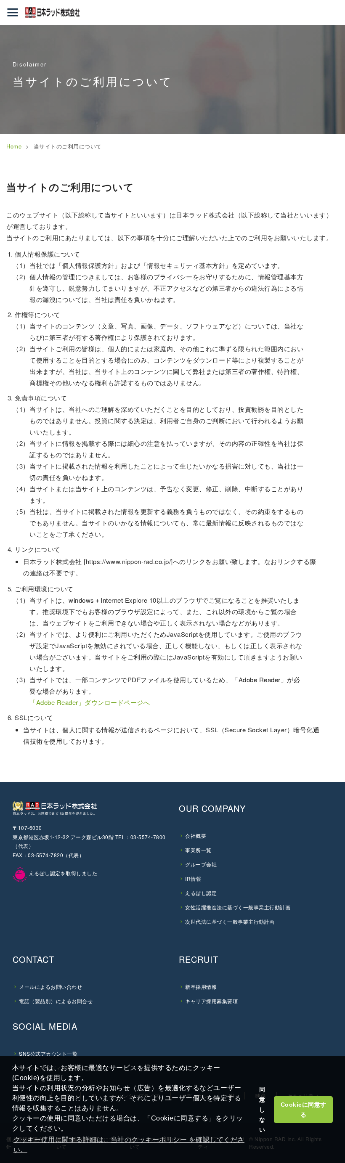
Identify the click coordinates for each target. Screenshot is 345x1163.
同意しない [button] (262, 1109)
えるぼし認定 (201, 892)
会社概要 (195, 835)
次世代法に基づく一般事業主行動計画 (230, 921)
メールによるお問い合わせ (50, 986)
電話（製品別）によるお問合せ (56, 1000)
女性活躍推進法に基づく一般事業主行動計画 (237, 907)
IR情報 (193, 878)
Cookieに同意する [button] (303, 1109)
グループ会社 (201, 864)
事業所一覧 (198, 849)
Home (13, 146)
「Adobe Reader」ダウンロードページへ (89, 702)
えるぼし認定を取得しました (62, 873)
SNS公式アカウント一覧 (48, 1053)
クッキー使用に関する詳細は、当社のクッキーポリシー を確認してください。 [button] (128, 1144)
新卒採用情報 (201, 986)
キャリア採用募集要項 (211, 1000)
